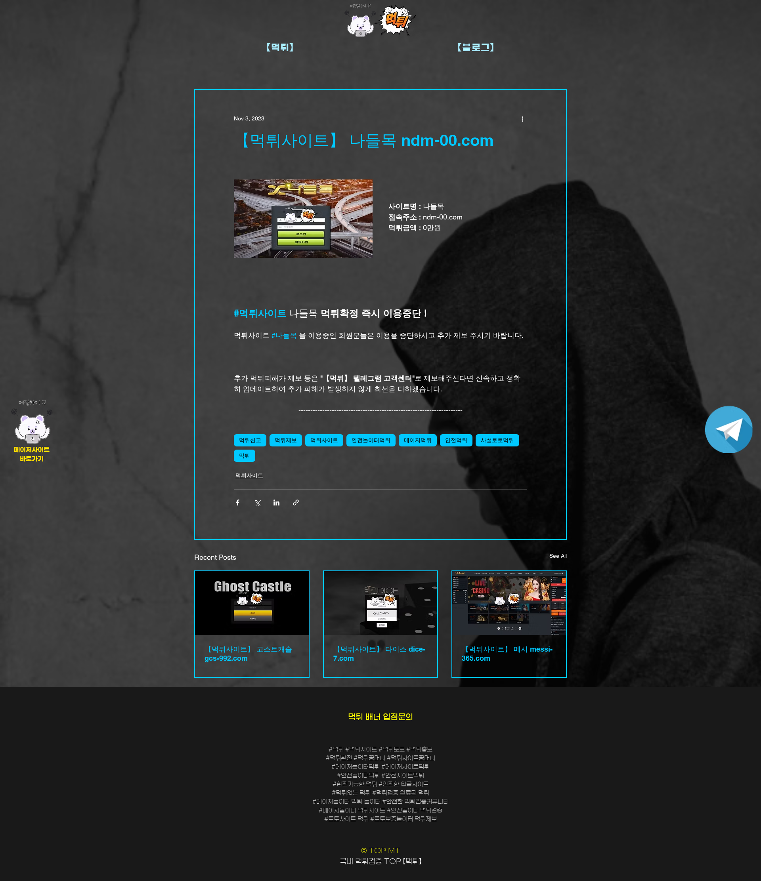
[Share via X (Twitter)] (257, 502)
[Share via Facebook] (237, 502)
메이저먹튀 (418, 440)
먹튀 (244, 455)
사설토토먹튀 (497, 440)
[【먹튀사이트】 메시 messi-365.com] (509, 603)
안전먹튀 (456, 440)
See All (558, 556)
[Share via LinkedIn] (276, 502)
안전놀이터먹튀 (371, 440)
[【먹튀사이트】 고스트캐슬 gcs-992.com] (252, 603)
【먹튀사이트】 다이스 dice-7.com (379, 653)
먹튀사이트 (324, 440)
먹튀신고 (250, 440)
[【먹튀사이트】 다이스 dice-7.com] (381, 603)
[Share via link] (296, 502)
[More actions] (522, 118)
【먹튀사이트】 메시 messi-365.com (507, 653)
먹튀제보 (286, 440)
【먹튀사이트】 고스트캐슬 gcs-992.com (248, 653)
